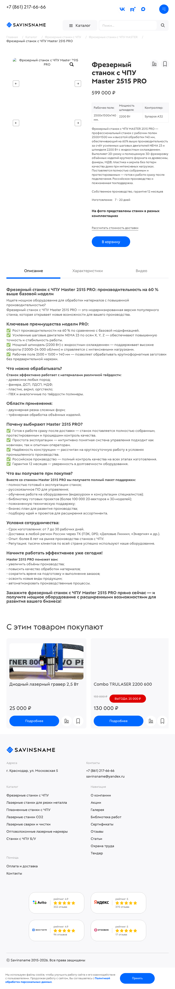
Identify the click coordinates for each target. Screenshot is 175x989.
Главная (12, 37)
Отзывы (97, 831)
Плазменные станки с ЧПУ (28, 810)
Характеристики (87, 270)
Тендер (97, 853)
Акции (96, 802)
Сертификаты (102, 824)
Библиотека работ (106, 817)
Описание (33, 270)
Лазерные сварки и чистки (28, 824)
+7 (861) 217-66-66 (26, 7)
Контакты (14, 873)
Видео (141, 270)
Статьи (96, 838)
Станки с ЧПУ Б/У (21, 838)
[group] (47, 83)
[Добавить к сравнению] (154, 63)
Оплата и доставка (22, 866)
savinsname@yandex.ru (105, 776)
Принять (137, 978)
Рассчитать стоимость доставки (115, 228)
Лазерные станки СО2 (24, 817)
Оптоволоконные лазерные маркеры (37, 831)
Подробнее (34, 721)
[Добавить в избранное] (165, 63)
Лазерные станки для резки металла (36, 802)
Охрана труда (102, 846)
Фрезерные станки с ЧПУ (27, 795)
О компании (101, 795)
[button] (78, 83)
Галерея (97, 810)
